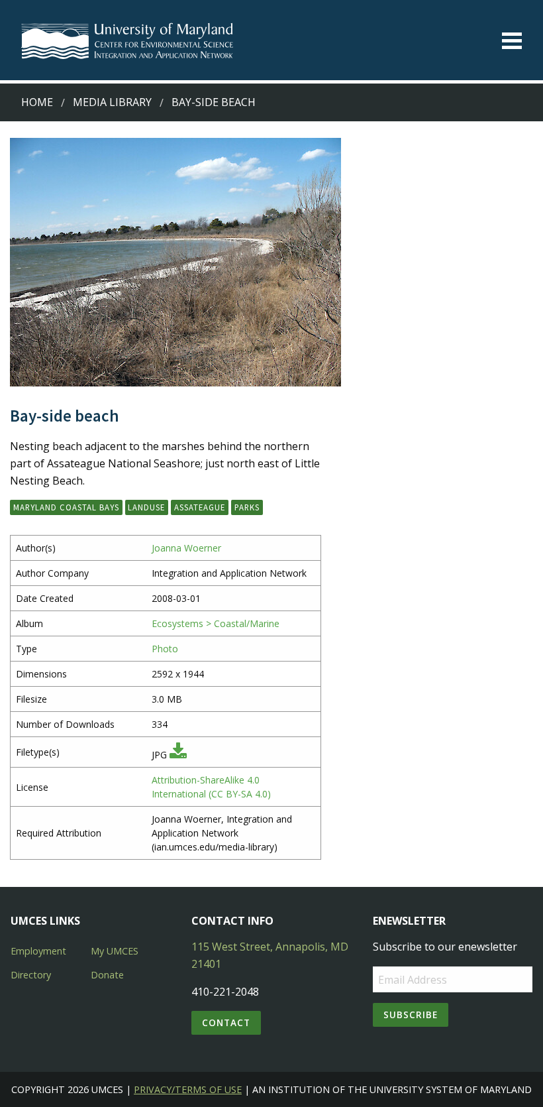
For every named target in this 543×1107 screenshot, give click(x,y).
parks (247, 507)
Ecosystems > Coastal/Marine (215, 623)
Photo (165, 648)
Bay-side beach (214, 102)
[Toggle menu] (512, 40)
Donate (107, 974)
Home (37, 102)
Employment (38, 951)
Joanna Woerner (186, 548)
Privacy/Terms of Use (188, 1089)
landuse (146, 507)
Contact (226, 1022)
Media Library (112, 102)
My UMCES (114, 951)
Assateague (199, 507)
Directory (31, 974)
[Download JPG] (178, 754)
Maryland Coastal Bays (66, 507)
